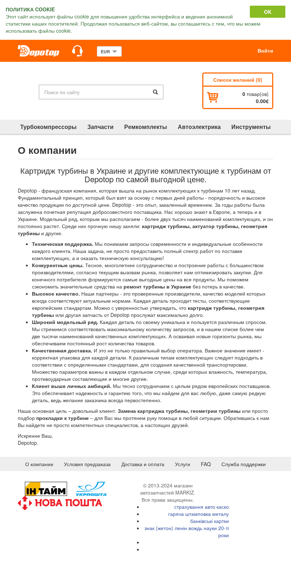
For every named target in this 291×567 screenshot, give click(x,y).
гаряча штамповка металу (198, 513)
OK (267, 11)
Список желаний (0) (237, 79)
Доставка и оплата (142, 464)
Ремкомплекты (145, 127)
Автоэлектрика (199, 127)
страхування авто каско (201, 506)
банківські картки (209, 520)
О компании (39, 464)
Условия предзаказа (87, 464)
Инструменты (251, 127)
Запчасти (100, 127)
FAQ (206, 464)
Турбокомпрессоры (48, 127)
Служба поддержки (243, 464)
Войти (265, 50)
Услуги (182, 464)
